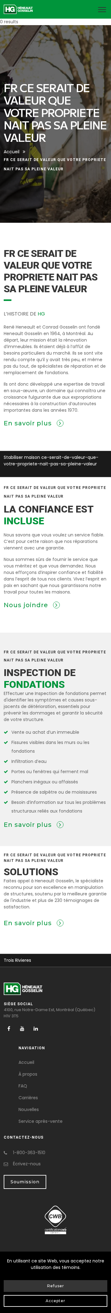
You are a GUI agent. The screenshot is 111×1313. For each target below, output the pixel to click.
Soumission (24, 1182)
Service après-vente (40, 1121)
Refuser (55, 1286)
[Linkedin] (36, 1028)
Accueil (11, 152)
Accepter (55, 1300)
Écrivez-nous (27, 1164)
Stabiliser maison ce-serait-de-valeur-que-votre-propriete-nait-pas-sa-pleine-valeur (51, 460)
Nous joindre (27, 605)
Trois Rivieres (17, 960)
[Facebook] (9, 1028)
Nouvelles (28, 1109)
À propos (27, 1074)
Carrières (28, 1098)
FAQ (22, 1086)
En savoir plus (29, 423)
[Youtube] (22, 1028)
